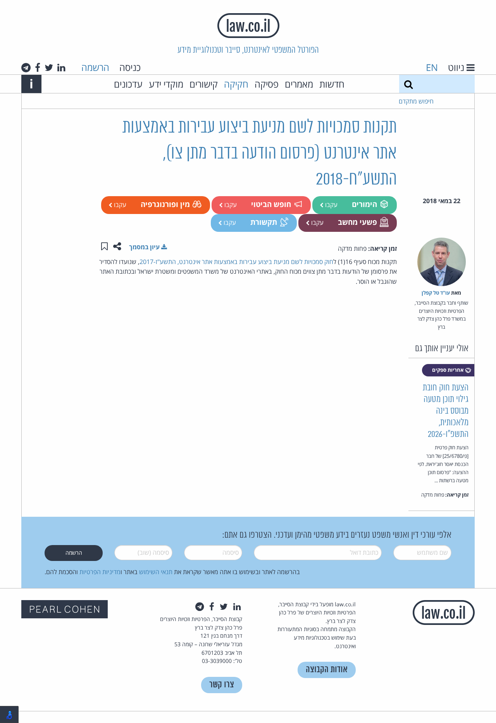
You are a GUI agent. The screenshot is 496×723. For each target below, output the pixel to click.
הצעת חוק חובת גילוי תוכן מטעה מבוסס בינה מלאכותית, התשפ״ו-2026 (445, 411)
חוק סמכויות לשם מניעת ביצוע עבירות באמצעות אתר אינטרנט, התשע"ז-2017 (236, 261)
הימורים (364, 204)
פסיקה (267, 84)
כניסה (130, 67)
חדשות (331, 84)
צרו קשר (221, 685)
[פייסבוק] (37, 67)
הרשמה (95, 67)
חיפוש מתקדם (416, 101)
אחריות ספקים (448, 369)
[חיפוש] (408, 84)
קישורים (203, 84)
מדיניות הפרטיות (100, 572)
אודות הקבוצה (327, 669)
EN (432, 67)
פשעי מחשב (357, 222)
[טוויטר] (49, 67)
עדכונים (128, 84)
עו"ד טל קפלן (436, 292)
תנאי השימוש (155, 572)
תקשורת (263, 222)
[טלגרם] (26, 67)
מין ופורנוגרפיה (165, 204)
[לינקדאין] (61, 67)
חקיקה (236, 84)
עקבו (331, 204)
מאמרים (299, 84)
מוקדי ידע (166, 84)
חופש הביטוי (271, 204)
